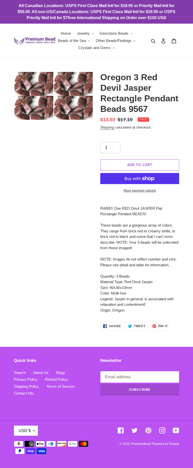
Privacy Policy (25, 379)
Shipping (107, 127)
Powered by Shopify (165, 444)
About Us (41, 372)
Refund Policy (56, 379)
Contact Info (24, 393)
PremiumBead (141, 444)
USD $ (25, 431)
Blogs (60, 372)
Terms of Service (60, 386)
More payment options (140, 190)
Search (20, 372)
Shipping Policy (26, 386)
